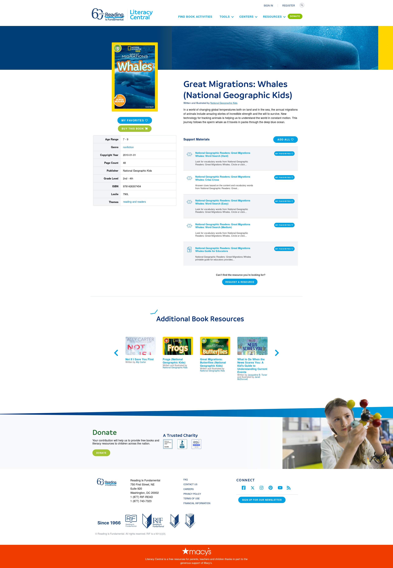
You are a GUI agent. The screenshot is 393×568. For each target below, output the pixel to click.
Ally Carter (141, 362)
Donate (101, 452)
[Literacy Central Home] (141, 10)
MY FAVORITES (133, 120)
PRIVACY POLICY (192, 493)
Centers (246, 17)
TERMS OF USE (193, 498)
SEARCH (302, 5)
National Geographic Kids (223, 102)
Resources (272, 17)
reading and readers (134, 201)
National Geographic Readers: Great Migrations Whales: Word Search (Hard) (222, 154)
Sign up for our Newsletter (262, 499)
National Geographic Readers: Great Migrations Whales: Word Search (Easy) (222, 202)
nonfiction (128, 147)
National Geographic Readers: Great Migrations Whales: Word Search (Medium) (222, 225)
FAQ (185, 479)
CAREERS (188, 489)
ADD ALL (284, 139)
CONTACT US (191, 484)
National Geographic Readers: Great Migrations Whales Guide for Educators (222, 249)
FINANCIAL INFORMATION (196, 503)
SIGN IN (268, 5)
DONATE (295, 16)
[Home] (110, 10)
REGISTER (288, 5)
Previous (116, 353)
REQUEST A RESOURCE (239, 281)
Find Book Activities (195, 17)
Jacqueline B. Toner (257, 374)
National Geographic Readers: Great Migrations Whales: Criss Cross (222, 178)
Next (277, 353)
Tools (225, 17)
